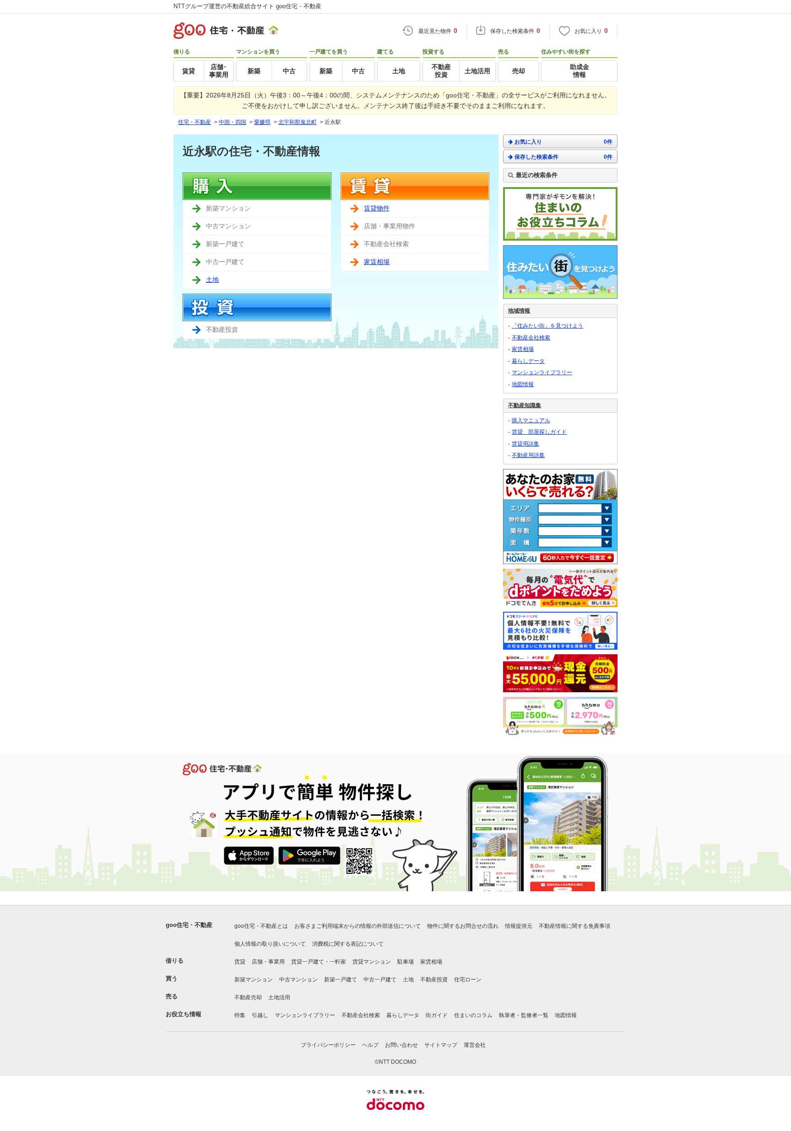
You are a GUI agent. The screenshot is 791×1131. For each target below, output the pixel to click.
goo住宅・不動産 (189, 924)
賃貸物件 (377, 208)
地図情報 (523, 384)
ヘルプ (370, 1045)
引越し (260, 1015)
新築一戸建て (340, 979)
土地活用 (279, 997)
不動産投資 (434, 979)
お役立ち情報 (183, 1014)
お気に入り (563, 142)
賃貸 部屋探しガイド (539, 432)
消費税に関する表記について (348, 944)
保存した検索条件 (563, 157)
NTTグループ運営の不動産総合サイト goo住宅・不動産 (247, 6)
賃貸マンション (371, 962)
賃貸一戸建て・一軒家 (318, 962)
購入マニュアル (531, 420)
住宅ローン (468, 979)
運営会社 (475, 1045)
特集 (239, 1015)
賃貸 (239, 962)
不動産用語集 (528, 455)
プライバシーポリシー (328, 1045)
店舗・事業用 (268, 962)
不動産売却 (248, 997)
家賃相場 (377, 261)
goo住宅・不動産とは (261, 926)
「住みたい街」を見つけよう (547, 326)
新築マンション (253, 979)
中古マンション (298, 979)
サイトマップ (440, 1045)
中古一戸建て (379, 979)
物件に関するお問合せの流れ (462, 926)
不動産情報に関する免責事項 (574, 926)
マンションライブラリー (542, 372)
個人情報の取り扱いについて (270, 944)
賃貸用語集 (525, 444)
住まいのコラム (473, 1015)
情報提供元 (518, 926)
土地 (212, 279)
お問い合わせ (401, 1045)
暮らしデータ (528, 361)
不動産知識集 (524, 405)
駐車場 (405, 962)
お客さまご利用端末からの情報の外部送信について (357, 926)
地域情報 (519, 310)
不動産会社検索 (531, 337)
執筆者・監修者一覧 (523, 1015)
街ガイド (437, 1015)
